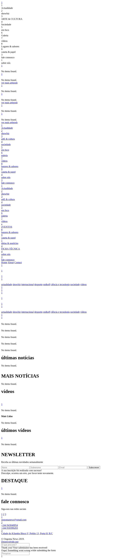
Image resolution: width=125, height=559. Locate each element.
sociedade (75, 284)
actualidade (6, 284)
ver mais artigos (9, 82)
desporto (38, 284)
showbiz (17, 284)
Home (4, 262)
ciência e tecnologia (60, 284)
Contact (18, 262)
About (11, 262)
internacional (27, 284)
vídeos (83, 284)
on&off (46, 284)
